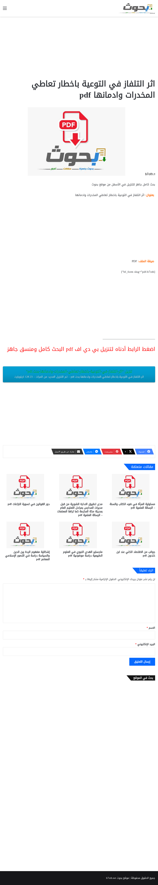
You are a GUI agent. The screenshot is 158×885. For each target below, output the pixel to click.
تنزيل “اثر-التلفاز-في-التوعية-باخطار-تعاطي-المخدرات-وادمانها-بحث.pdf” (79, 373)
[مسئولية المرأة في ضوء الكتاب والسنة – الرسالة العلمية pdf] (131, 487)
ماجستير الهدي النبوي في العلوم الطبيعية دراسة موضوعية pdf (83, 553)
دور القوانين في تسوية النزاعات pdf (29, 504)
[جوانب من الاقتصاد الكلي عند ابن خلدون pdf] (131, 535)
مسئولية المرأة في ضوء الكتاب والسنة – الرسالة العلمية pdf (132, 506)
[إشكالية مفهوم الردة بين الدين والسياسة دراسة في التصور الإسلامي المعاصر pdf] (26, 535)
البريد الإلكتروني (145, 644)
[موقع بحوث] (136, 8)
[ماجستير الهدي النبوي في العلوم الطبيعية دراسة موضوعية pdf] (78, 535)
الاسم (151, 627)
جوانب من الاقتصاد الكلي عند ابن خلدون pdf (135, 553)
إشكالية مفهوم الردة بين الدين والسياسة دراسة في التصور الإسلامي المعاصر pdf (27, 555)
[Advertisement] (79, 47)
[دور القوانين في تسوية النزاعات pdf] (26, 487)
